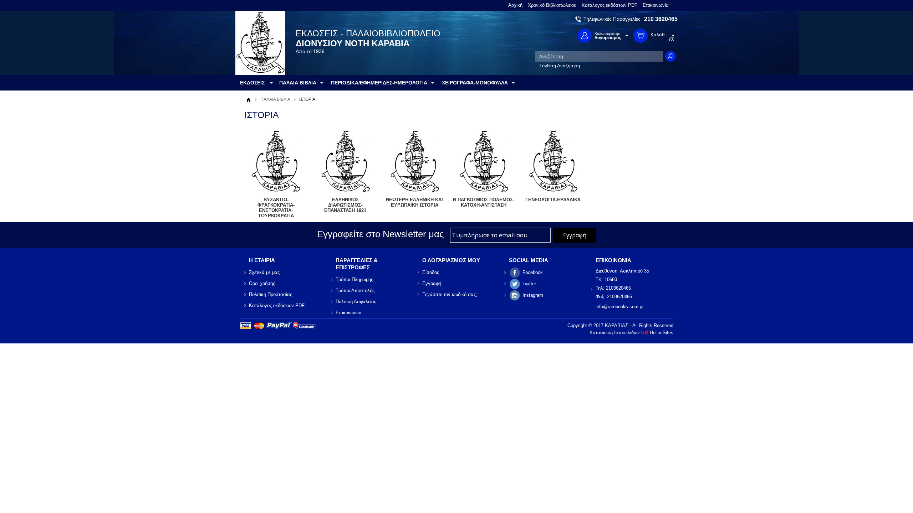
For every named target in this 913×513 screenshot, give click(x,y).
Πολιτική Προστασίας (270, 294)
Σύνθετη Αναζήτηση (559, 65)
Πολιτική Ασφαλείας (356, 301)
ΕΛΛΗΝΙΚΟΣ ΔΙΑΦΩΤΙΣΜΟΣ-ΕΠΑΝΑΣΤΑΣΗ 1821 (345, 205)
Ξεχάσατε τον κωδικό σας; (449, 294)
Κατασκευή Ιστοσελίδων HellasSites (631, 332)
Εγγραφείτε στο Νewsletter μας (380, 234)
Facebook (532, 272)
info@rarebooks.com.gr (620, 306)
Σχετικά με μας (264, 272)
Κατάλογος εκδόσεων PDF (609, 5)
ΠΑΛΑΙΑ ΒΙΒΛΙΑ (275, 99)
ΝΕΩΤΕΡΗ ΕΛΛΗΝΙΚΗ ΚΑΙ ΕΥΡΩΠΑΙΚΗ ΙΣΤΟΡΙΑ (414, 202)
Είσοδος (430, 272)
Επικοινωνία (656, 5)
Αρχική (515, 5)
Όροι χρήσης (262, 283)
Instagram (532, 295)
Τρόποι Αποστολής (355, 290)
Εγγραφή (431, 283)
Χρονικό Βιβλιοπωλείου (552, 5)
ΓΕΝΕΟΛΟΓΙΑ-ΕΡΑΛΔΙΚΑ (553, 199)
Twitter (529, 283)
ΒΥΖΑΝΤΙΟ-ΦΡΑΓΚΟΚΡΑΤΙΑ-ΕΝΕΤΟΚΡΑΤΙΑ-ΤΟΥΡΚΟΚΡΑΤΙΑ (276, 207)
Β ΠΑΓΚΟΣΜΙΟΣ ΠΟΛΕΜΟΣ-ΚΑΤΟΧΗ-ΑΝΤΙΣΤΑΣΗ (483, 202)
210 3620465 (661, 19)
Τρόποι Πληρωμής (354, 279)
